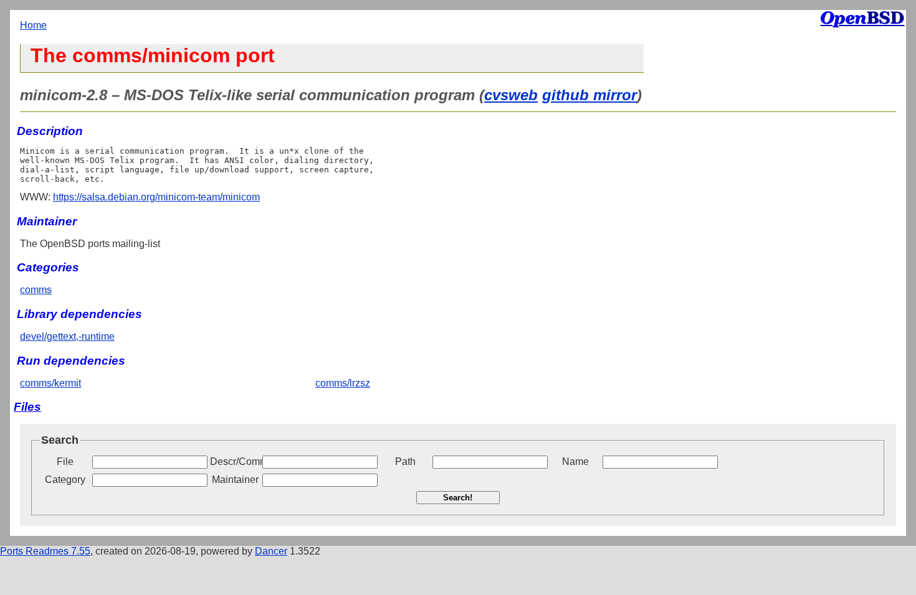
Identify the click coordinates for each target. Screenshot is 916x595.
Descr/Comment (235, 461)
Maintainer (235, 479)
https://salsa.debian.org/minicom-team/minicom (156, 197)
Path (405, 461)
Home (33, 25)
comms (36, 289)
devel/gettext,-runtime (67, 336)
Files (27, 406)
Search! (457, 497)
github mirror (589, 95)
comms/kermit (50, 383)
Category (65, 479)
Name (575, 461)
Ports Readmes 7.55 (45, 551)
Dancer (271, 551)
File (65, 461)
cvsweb (511, 95)
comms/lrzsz (342, 383)
